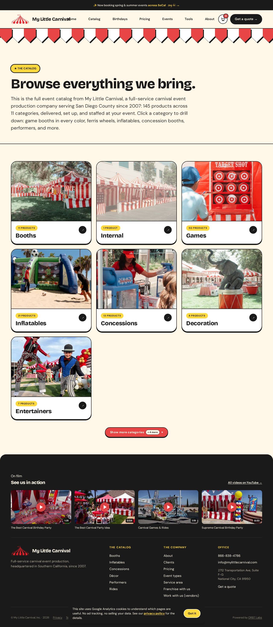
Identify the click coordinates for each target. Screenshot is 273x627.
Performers (117, 582)
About (209, 19)
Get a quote (227, 587)
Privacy (57, 617)
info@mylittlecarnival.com (237, 562)
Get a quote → (246, 19)
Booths (114, 556)
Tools (189, 19)
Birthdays (120, 19)
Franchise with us (177, 589)
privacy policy (154, 613)
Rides (113, 589)
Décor (114, 576)
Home (71, 19)
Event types (173, 576)
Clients (169, 562)
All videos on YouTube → (245, 482)
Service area (173, 582)
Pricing (144, 19)
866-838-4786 (229, 556)
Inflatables (117, 562)
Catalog (94, 19)
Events (167, 19)
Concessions (119, 569)
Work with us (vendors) (181, 595)
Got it (192, 613)
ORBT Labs (255, 617)
